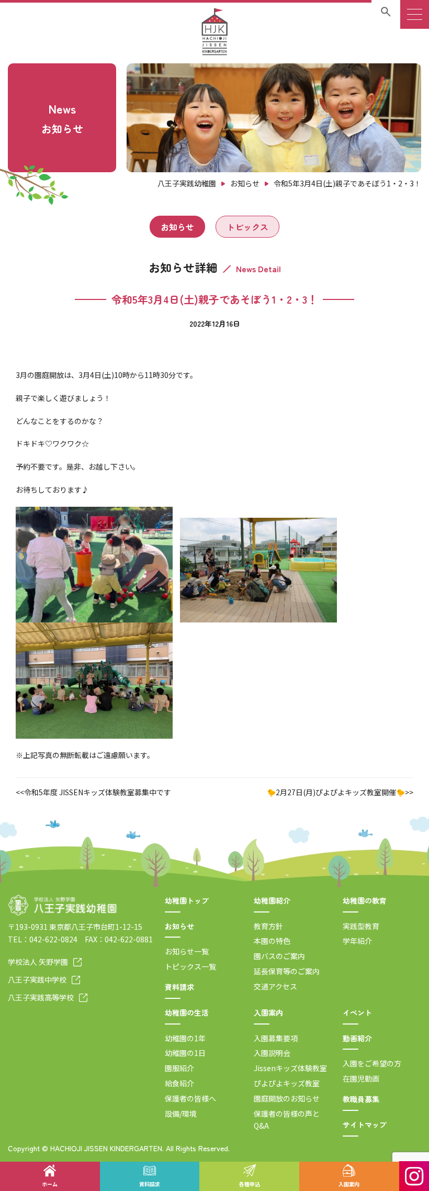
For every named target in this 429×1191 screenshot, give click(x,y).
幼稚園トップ (187, 900)
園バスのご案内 (279, 956)
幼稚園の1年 (185, 1038)
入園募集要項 (276, 1038)
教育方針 (268, 926)
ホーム (50, 1184)
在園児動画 (361, 1078)
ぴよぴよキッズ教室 (287, 1083)
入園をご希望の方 (372, 1063)
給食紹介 (179, 1083)
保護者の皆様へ (190, 1098)
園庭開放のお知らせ (287, 1098)
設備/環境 (181, 1113)
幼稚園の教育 (365, 900)
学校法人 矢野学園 (38, 961)
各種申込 (249, 1184)
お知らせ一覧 (187, 951)
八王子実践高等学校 (41, 997)
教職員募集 (361, 1099)
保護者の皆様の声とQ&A (287, 1119)
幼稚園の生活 (187, 1012)
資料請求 (179, 987)
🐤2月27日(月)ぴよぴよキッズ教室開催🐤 (336, 792)
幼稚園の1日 (185, 1053)
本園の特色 (272, 941)
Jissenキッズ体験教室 (290, 1068)
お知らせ (177, 226)
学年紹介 (357, 941)
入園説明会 (272, 1053)
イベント (357, 1012)
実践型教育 (361, 926)
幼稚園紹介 (272, 900)
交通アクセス (275, 986)
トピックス (247, 226)
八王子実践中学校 (37, 979)
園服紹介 (179, 1068)
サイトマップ (365, 1124)
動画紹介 (357, 1038)
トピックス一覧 (190, 966)
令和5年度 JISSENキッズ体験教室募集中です (97, 792)
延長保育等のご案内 (287, 971)
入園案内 (268, 1012)
